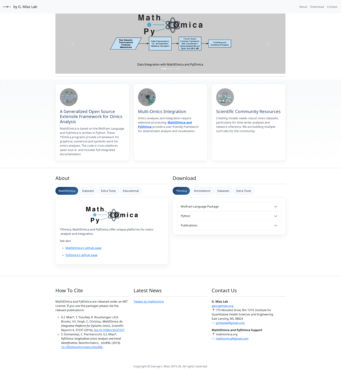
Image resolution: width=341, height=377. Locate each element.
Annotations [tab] (202, 191)
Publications (189, 225)
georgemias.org (222, 306)
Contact (332, 7)
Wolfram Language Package (200, 206)
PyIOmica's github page (82, 255)
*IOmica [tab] (181, 191)
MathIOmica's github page (83, 248)
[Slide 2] (170, 69)
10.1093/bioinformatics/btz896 (82, 347)
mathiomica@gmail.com (232, 339)
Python (185, 216)
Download (317, 7)
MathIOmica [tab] (66, 191)
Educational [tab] (131, 191)
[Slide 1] (164, 69)
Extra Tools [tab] (108, 191)
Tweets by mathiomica (149, 301)
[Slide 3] (177, 69)
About (303, 7)
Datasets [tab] (88, 191)
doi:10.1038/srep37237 (109, 330)
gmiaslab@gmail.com (230, 323)
